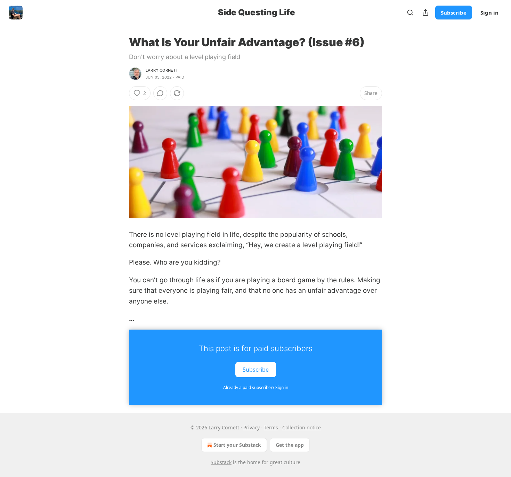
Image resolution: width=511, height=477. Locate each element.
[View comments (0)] (160, 93)
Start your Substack (237, 445)
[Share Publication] (425, 12)
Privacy (251, 427)
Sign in (489, 12)
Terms (271, 427)
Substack (221, 462)
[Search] (410, 12)
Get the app (290, 445)
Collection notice (301, 427)
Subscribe (454, 12)
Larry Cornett (162, 70)
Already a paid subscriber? (255, 387)
